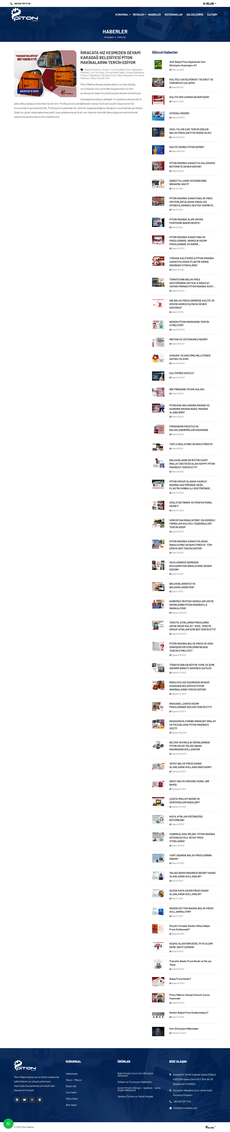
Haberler (154, 14)
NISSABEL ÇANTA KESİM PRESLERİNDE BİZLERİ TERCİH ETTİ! (190, 705)
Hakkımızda (71, 1074)
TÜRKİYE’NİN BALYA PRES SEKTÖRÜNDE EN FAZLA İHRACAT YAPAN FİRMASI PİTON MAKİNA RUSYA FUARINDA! (192, 284)
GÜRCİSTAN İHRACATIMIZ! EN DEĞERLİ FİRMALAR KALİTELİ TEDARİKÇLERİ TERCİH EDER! (192, 524)
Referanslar (174, 14)
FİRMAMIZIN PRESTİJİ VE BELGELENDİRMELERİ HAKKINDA (188, 428)
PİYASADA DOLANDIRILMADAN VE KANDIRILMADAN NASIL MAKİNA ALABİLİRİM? (189, 409)
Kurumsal (122, 14)
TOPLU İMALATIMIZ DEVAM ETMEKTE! (191, 444)
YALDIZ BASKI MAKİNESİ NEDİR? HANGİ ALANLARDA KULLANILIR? (192, 874)
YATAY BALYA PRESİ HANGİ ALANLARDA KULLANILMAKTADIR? (190, 765)
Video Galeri (72, 1099)
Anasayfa (109, 37)
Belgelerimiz (195, 14)
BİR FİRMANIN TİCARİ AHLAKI (186, 389)
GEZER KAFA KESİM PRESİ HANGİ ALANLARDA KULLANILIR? (188, 892)
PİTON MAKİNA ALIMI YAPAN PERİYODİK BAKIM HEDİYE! (186, 221)
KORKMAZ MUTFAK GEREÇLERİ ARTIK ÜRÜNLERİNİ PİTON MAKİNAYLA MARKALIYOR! (191, 604)
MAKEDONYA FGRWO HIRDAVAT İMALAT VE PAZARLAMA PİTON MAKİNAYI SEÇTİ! (192, 724)
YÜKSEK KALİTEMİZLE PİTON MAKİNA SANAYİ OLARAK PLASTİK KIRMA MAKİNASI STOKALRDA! (191, 261)
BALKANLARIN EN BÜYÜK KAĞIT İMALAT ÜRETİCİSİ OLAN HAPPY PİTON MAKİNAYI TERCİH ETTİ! (192, 463)
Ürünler (138, 14)
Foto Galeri (71, 1092)
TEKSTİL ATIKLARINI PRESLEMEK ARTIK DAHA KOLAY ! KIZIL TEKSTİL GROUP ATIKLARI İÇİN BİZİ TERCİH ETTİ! (192, 626)
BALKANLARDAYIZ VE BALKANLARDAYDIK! (182, 585)
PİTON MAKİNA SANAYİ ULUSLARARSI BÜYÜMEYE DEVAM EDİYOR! (192, 164)
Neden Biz (71, 1086)
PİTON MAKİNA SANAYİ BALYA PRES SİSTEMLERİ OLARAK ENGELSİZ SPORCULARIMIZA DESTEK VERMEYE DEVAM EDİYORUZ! (191, 203)
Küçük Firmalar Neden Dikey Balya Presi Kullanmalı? (189, 927)
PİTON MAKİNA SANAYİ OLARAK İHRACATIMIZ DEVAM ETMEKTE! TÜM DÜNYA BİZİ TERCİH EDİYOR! (190, 545)
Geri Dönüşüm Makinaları (184, 1028)
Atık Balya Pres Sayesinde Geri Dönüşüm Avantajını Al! (187, 63)
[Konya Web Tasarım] (210, 1127)
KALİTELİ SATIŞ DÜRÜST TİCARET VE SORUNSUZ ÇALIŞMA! (191, 81)
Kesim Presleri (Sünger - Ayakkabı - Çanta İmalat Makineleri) (139, 1089)
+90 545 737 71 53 (22, 3)
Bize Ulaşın (71, 1105)
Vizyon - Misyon (74, 1080)
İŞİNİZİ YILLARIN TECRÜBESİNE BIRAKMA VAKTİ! (188, 182)
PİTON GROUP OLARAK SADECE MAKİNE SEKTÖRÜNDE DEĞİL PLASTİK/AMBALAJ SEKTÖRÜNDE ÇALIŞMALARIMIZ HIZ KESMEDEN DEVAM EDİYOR (189, 488)
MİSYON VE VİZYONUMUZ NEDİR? (188, 339)
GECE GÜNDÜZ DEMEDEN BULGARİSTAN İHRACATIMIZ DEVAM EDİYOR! (190, 566)
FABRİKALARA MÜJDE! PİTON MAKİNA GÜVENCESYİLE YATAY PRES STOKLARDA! (192, 837)
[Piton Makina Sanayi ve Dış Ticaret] (24, 14)
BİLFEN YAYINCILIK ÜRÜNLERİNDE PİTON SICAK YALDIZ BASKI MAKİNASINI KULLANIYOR (189, 746)
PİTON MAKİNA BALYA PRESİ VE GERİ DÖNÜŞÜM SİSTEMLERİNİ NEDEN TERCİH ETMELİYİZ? (191, 647)
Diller (210, 4)
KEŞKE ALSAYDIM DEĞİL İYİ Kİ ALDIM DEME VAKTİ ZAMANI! (191, 945)
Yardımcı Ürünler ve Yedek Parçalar (135, 1096)
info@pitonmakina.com (185, 1108)
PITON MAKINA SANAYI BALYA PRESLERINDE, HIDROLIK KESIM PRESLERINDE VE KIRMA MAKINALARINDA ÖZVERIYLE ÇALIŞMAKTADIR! (188, 244)
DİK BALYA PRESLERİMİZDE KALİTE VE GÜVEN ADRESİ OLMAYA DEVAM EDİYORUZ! (192, 304)
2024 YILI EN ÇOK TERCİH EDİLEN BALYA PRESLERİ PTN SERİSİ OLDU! (190, 131)
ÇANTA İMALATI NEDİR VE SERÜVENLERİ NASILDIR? (184, 800)
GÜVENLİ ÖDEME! (179, 113)
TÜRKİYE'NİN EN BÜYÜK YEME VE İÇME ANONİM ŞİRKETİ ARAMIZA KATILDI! (192, 666)
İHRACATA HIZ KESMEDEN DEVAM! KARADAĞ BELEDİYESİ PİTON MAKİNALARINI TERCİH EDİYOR (189, 686)
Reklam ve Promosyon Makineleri (135, 1082)
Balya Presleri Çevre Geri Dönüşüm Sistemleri (136, 1074)
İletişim (212, 14)
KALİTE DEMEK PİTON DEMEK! (187, 146)
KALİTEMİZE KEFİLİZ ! (182, 373)
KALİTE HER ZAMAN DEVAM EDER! (189, 97)
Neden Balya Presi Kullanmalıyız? (188, 1012)
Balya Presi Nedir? (180, 978)
